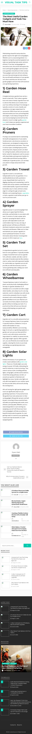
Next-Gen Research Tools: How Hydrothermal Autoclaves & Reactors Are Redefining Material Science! (20, 702)
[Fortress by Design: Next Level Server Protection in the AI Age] (5, 712)
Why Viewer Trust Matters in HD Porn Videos (20, 583)
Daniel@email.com (16, 535)
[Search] (29, 2)
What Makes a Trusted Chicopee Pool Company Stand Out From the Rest (19, 528)
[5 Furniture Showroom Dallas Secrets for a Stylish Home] (6, 568)
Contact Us (13, 725)
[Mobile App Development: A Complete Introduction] (5, 693)
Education (6, 663)
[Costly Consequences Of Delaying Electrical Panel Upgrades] (6, 576)
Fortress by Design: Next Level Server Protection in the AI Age (19, 710)
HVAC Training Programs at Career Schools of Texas (14, 667)
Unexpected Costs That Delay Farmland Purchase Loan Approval (19, 559)
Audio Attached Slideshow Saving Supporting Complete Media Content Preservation (19, 683)
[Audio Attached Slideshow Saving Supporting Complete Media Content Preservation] (5, 684)
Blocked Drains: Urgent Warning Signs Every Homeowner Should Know (19, 502)
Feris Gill (16, 494)
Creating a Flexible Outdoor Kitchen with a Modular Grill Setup (20, 514)
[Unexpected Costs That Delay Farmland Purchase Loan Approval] (6, 559)
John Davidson (15, 520)
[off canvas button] (2, 2)
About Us (19, 725)
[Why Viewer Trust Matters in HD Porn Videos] (6, 585)
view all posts (16, 455)
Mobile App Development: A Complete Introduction (18, 692)
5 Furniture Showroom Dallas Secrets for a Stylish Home (20, 491)
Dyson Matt (8, 24)
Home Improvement (9, 13)
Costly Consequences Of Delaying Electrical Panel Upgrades (18, 575)
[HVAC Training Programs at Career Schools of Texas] (16, 658)
